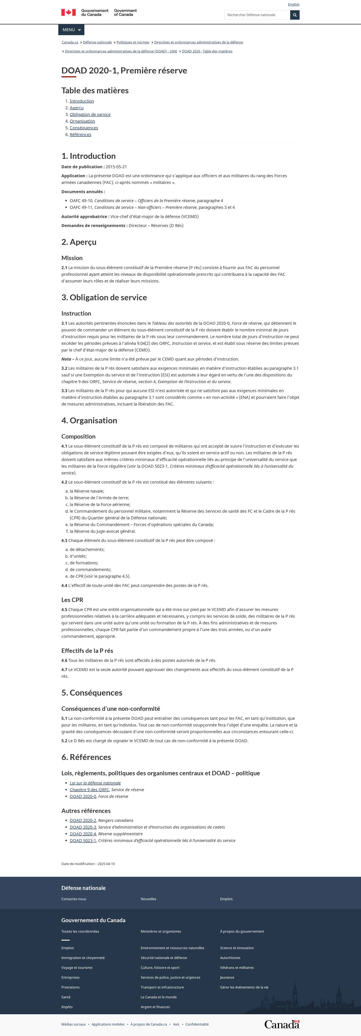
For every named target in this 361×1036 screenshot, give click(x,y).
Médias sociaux (73, 1024)
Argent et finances (155, 1007)
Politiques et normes (133, 42)
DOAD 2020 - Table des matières (207, 51)
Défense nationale (97, 42)
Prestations (70, 987)
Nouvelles (148, 899)
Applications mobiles (108, 1024)
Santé (65, 997)
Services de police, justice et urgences (170, 977)
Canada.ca (70, 42)
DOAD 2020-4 (83, 834)
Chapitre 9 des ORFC (89, 789)
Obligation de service (90, 114)
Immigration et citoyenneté (83, 957)
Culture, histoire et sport (160, 967)
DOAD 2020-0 (83, 796)
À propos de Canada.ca (149, 1024)
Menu (73, 29)
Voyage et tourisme (76, 967)
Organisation (82, 121)
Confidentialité (197, 1024)
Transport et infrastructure (162, 987)
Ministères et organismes (161, 931)
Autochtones (230, 957)
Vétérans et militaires (237, 967)
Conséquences (84, 128)
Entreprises (70, 977)
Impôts (67, 1007)
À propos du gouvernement (242, 931)
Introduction (82, 101)
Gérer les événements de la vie (244, 987)
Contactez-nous (73, 899)
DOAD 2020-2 (83, 820)
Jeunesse (227, 977)
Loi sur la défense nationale (95, 783)
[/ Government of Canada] (99, 13)
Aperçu (77, 107)
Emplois (226, 899)
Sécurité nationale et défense (164, 957)
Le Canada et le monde (159, 997)
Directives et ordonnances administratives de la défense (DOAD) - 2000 (121, 51)
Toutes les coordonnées (80, 931)
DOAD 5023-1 (83, 840)
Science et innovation (237, 948)
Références (80, 134)
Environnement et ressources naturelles (172, 948)
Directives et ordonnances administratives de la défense (198, 42)
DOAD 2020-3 (83, 827)
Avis (176, 1024)
